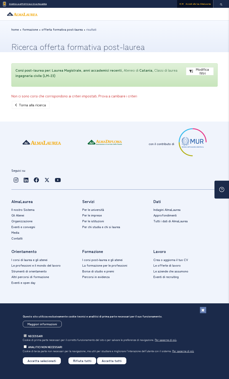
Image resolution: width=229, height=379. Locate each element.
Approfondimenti (165, 215)
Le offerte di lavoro (167, 265)
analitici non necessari (45, 347)
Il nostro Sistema (22, 209)
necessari (35, 336)
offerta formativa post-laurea (62, 29)
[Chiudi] (203, 310)
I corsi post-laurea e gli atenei (102, 259)
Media (15, 232)
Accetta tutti (112, 360)
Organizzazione (21, 221)
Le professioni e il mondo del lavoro (36, 265)
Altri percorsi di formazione (30, 276)
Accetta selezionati (42, 360)
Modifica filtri (202, 71)
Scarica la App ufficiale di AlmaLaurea (28, 4)
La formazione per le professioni (104, 265)
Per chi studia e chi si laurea (101, 227)
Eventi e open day (23, 282)
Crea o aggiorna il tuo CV (170, 259)
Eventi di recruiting (166, 276)
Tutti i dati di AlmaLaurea (170, 221)
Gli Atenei (17, 215)
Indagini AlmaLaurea (166, 209)
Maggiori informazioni (42, 324)
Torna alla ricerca (32, 104)
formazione (30, 29)
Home (15, 29)
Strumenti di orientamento (29, 271)
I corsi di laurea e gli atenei (29, 259)
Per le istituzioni (93, 221)
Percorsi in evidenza (96, 276)
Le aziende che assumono (170, 271)
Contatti (17, 238)
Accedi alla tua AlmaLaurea (198, 3)
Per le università (93, 209)
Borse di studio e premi (98, 271)
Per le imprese (92, 215)
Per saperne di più (165, 340)
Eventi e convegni (23, 227)
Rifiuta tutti (82, 360)
